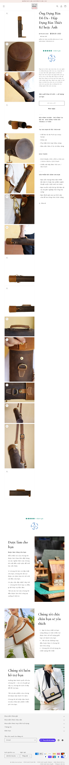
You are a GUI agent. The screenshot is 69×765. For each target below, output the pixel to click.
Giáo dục (7, 731)
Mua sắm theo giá (11, 716)
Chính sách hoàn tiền (29, 762)
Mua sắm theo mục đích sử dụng (16, 723)
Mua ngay (51, 108)
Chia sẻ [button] (43, 203)
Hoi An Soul (18, 762)
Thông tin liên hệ (60, 764)
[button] (4, 6)
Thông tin (8, 727)
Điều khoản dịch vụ (59, 762)
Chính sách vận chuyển (46, 764)
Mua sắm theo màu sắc (13, 720)
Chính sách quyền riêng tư (44, 762)
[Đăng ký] (35, 740)
